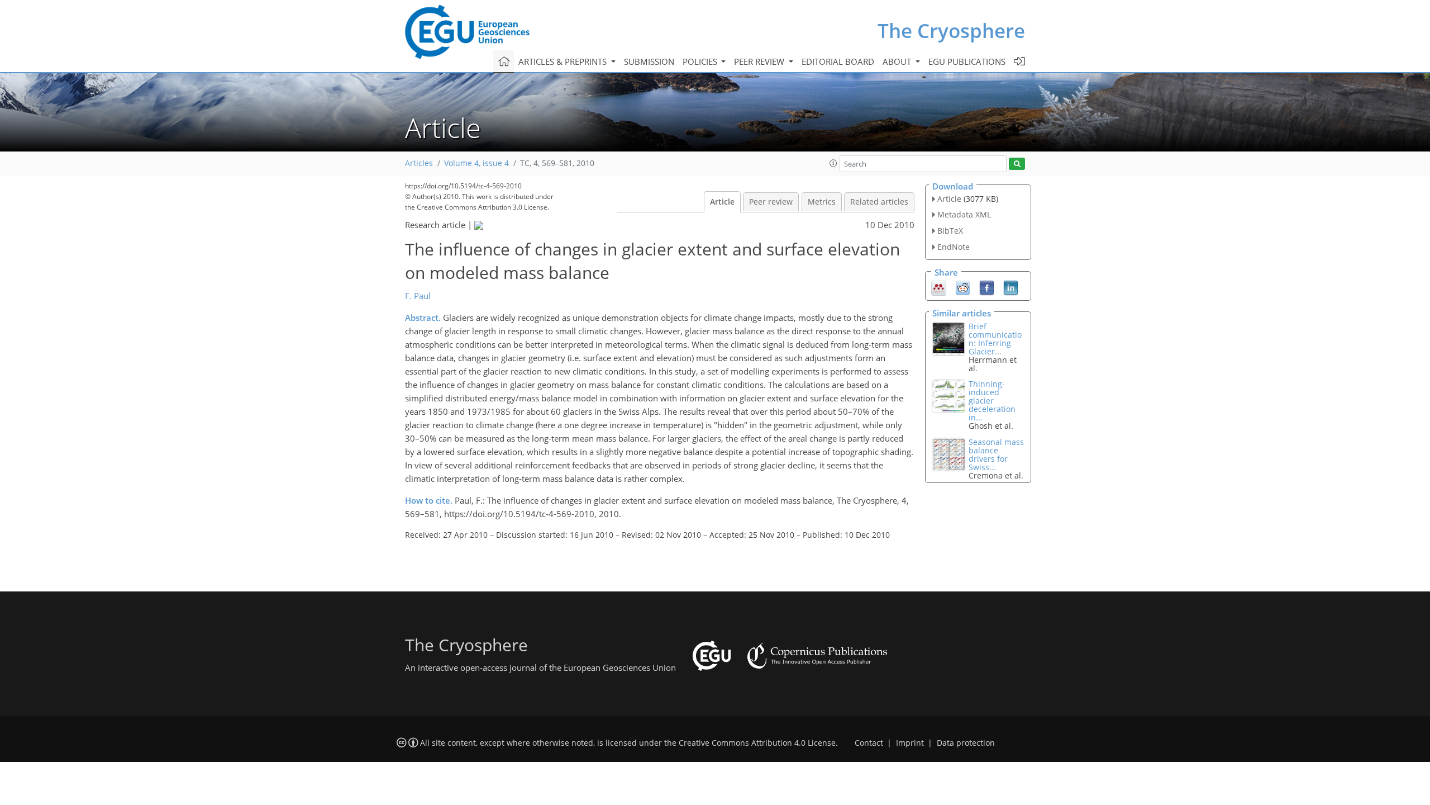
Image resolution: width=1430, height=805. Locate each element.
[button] (833, 163)
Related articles (879, 202)
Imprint (910, 743)
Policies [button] (701, 61)
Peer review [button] (760, 61)
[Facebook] (986, 286)
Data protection (966, 743)
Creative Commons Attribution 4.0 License (757, 743)
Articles (419, 163)
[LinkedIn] (1010, 286)
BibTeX (950, 230)
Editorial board (838, 61)
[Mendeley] (938, 286)
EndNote (953, 247)
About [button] (898, 61)
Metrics (822, 202)
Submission (649, 61)
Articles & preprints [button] (563, 61)
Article (722, 202)
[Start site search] (1017, 164)
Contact (869, 743)
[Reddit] (962, 286)
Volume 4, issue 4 (476, 163)
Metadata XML (964, 214)
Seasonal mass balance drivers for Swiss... (996, 454)
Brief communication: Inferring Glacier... (995, 339)
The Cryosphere (951, 30)
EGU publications (966, 61)
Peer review (771, 202)
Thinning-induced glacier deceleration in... (992, 400)
